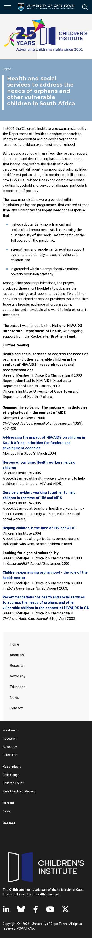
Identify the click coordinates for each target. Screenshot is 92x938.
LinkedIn (6, 909)
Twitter (65, 909)
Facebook (35, 909)
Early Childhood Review (19, 791)
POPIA (21, 928)
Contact (16, 708)
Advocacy (17, 676)
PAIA (31, 928)
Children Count (13, 783)
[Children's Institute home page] (47, 36)
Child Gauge (11, 775)
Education (10, 755)
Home (14, 644)
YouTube (50, 909)
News (14, 697)
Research (17, 666)
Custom (21, 909)
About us (17, 655)
